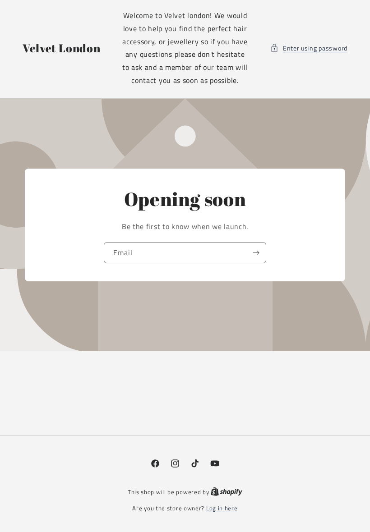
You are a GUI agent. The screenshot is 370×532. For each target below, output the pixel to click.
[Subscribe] (256, 252)
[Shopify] (226, 491)
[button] (308, 48)
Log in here (222, 508)
